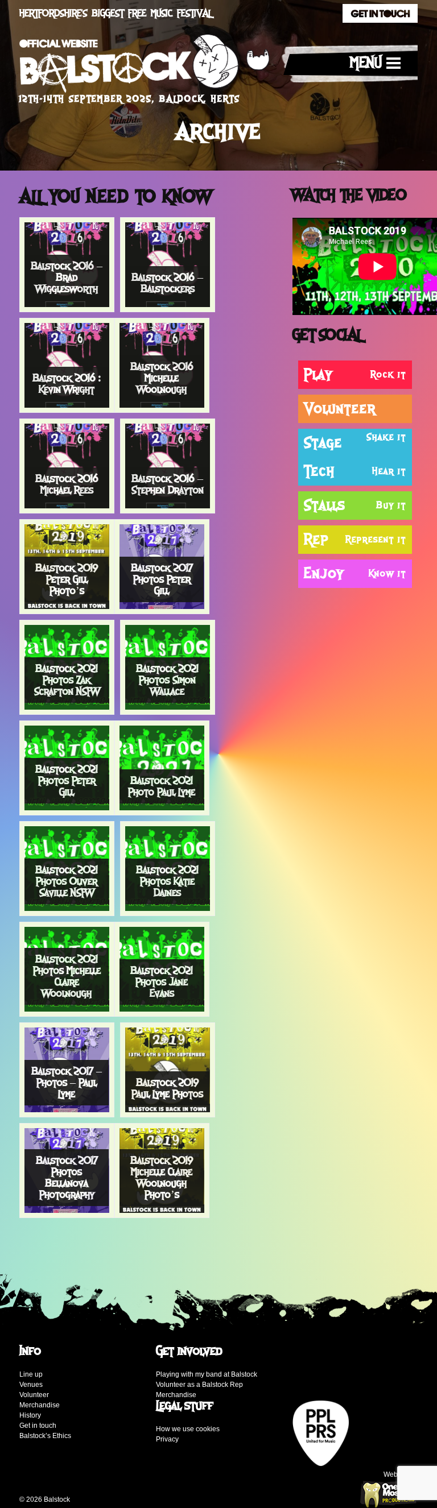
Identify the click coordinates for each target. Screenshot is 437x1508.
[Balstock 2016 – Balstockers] (167, 263)
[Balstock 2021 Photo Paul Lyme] (161, 767)
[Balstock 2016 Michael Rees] (66, 465)
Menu (366, 63)
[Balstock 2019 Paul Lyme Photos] (167, 1069)
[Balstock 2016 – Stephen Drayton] (167, 465)
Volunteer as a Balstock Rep (199, 1385)
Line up (31, 1374)
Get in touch (37, 1426)
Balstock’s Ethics (45, 1436)
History (30, 1415)
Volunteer (34, 1395)
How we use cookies (188, 1429)
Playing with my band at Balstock (206, 1374)
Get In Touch (380, 13)
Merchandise (39, 1405)
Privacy (167, 1439)
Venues (31, 1385)
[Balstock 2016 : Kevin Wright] (66, 364)
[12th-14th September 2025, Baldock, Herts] (144, 66)
